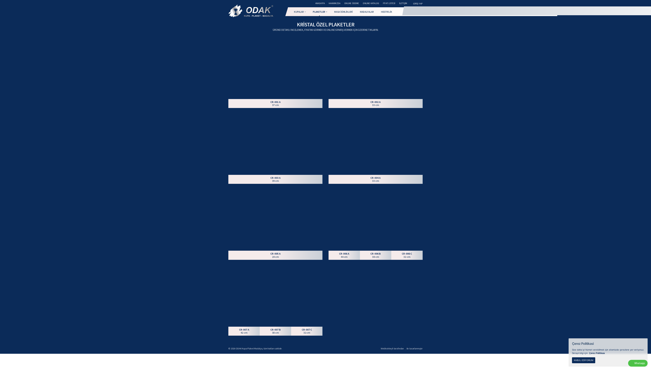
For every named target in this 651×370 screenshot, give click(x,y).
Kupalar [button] (299, 11)
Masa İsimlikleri (343, 11)
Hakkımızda (334, 3)
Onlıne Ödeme (351, 3)
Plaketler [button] (319, 11)
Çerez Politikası (597, 353)
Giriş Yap (418, 4)
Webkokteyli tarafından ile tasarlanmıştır (402, 348)
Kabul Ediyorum (583, 360)
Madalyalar (367, 11)
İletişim (403, 3)
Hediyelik (386, 11)
